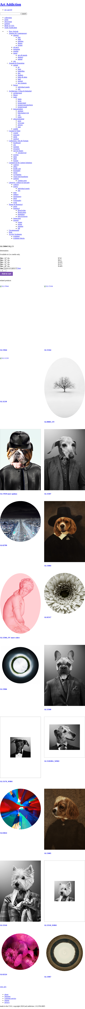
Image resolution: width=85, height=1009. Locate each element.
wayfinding (17, 175)
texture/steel (22, 103)
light (19, 39)
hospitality (16, 171)
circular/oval (22, 153)
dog (19, 73)
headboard (17, 143)
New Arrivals (13, 31)
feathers (20, 75)
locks (19, 101)
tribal (15, 198)
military (16, 194)
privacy (7, 1002)
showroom (8, 22)
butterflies (21, 71)
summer (20, 226)
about (6, 994)
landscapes (17, 218)
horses (15, 85)
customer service (10, 998)
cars (19, 115)
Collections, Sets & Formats (18, 141)
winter (20, 222)
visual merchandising (20, 177)
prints (6, 20)
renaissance (17, 196)
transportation (18, 109)
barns (19, 99)
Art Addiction (10, 4)
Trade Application (10, 28)
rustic (15, 97)
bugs (19, 69)
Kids (10, 232)
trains (19, 117)
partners (7, 24)
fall (19, 228)
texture (20, 45)
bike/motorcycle (23, 113)
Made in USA (9, 26)
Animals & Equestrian (16, 63)
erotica (15, 186)
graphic (15, 51)
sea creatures (22, 83)
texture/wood (22, 107)
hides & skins (22, 77)
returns (6, 1000)
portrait (20, 81)
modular (16, 147)
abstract (16, 35)
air (18, 67)
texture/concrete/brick (25, 105)
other (15, 159)
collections (8, 18)
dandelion (21, 214)
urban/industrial (18, 119)
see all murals (22, 55)
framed (15, 161)
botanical (16, 208)
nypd (15, 202)
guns (15, 192)
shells (15, 137)
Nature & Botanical (15, 204)
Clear (19, 268)
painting (20, 41)
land (19, 79)
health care (17, 169)
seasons (16, 220)
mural (15, 53)
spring (20, 224)
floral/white (22, 210)
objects (20, 125)
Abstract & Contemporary (18, 33)
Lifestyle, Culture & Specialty (19, 182)
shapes (20, 43)
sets (19, 89)
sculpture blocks (19, 238)
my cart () (8, 10)
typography (17, 200)
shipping (7, 996)
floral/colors (22, 212)
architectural (17, 93)
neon (19, 121)
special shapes (18, 151)
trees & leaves (22, 216)
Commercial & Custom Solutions (20, 163)
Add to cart (6, 274)
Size (1, 268)
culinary (16, 184)
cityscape (21, 123)
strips (15, 157)
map (19, 127)
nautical (16, 139)
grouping (16, 149)
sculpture (16, 236)
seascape (16, 135)
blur (19, 37)
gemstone (16, 49)
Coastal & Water (14, 131)
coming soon (22, 181)
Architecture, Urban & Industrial (20, 91)
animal (20, 59)
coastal (15, 133)
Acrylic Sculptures (15, 234)
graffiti (15, 129)
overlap (15, 155)
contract (16, 165)
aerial (15, 206)
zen (14, 61)
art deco (16, 47)
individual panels (24, 87)
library (15, 95)
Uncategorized (14, 230)
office (15, 167)
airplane (20, 111)
